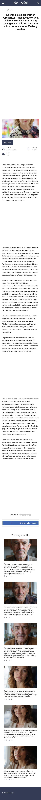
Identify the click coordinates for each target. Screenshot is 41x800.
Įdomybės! (20, 3)
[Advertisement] (20, 54)
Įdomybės (7, 142)
